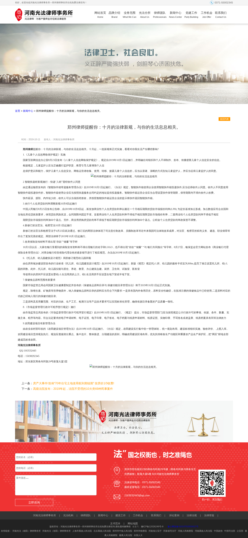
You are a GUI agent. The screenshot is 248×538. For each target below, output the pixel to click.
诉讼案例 (174, 515)
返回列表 (224, 119)
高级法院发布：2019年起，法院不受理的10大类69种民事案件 (73, 388)
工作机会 (206, 14)
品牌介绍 (114, 14)
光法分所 (145, 14)
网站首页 (100, 14)
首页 (17, 110)
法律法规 (192, 515)
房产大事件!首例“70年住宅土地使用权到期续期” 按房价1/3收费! (73, 383)
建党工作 (120, 515)
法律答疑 (209, 515)
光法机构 (68, 515)
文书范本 (115, 523)
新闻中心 (175, 14)
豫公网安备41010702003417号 (183, 526)
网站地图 (133, 523)
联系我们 (221, 14)
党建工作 (191, 14)
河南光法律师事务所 (44, 515)
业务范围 (129, 14)
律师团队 (159, 14)
